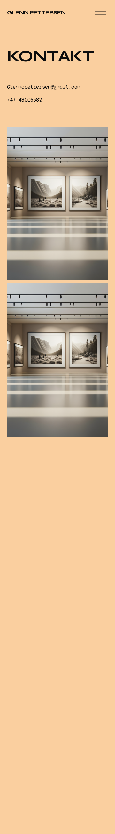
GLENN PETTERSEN (36, 12)
